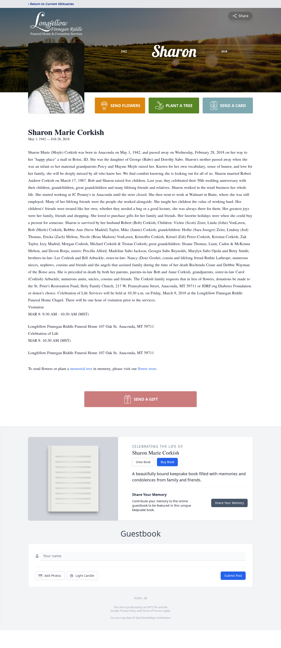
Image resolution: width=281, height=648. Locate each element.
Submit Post (233, 575)
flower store (147, 368)
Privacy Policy (128, 611)
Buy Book (167, 462)
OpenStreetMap (145, 618)
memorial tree (81, 368)
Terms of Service (152, 611)
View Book (143, 462)
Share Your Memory (229, 503)
